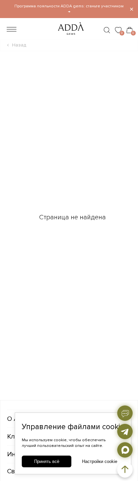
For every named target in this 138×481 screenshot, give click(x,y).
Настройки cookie (99, 461)
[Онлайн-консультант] (125, 413)
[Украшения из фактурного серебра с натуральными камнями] (69, 36)
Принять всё (46, 461)
